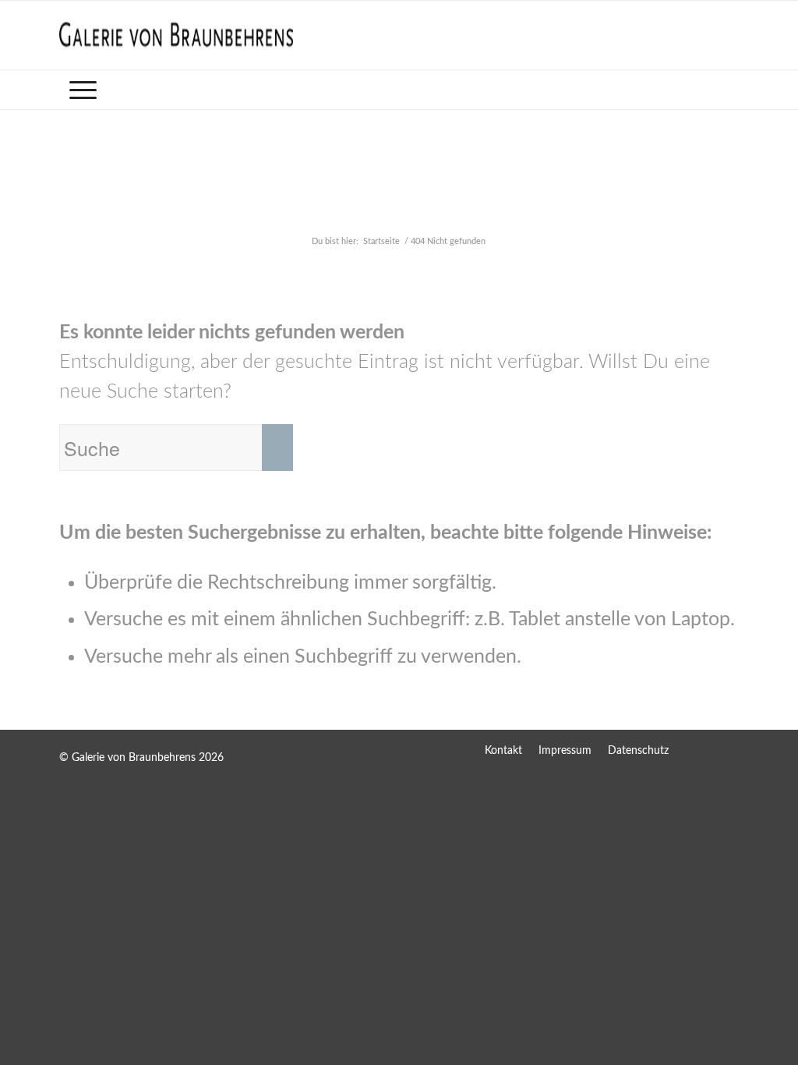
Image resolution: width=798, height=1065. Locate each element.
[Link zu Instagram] (727, 750)
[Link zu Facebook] (696, 750)
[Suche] (728, 89)
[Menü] (83, 89)
